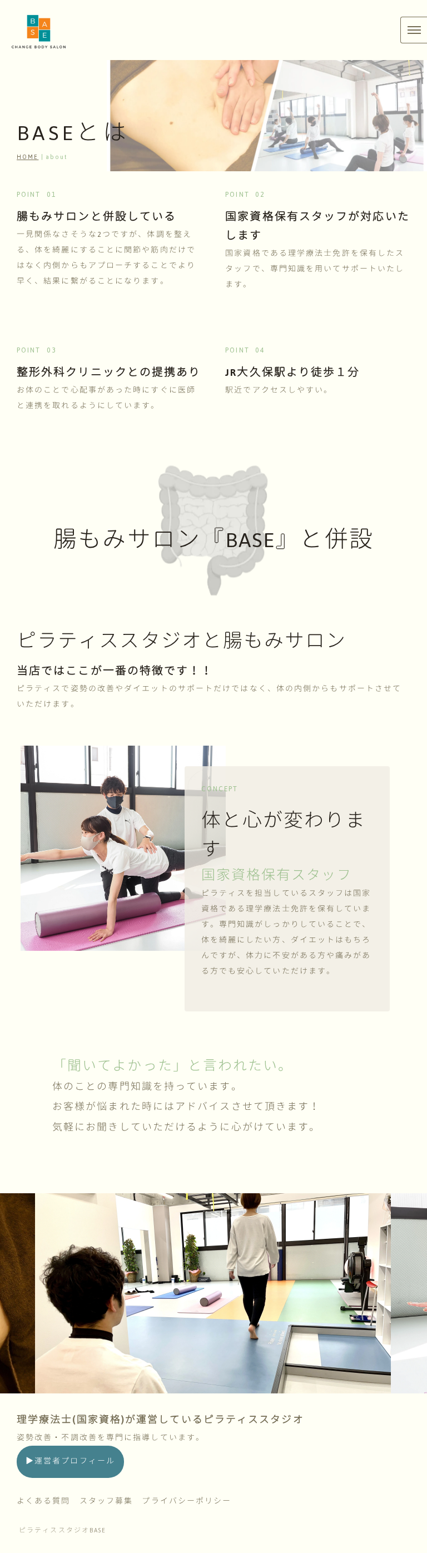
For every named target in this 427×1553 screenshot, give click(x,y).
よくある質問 (44, 1501)
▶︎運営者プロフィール (70, 1461)
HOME (27, 156)
